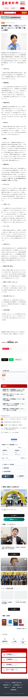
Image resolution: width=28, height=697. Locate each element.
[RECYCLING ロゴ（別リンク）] (25, 573)
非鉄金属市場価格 (7, 471)
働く (11, 348)
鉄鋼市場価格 (6, 467)
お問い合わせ (19, 687)
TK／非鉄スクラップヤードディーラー (9, 509)
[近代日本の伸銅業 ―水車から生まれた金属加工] (21, 622)
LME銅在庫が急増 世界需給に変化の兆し (12, 422)
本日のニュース (5, 348)
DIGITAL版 (6, 8)
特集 (4, 375)
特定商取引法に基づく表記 (16, 682)
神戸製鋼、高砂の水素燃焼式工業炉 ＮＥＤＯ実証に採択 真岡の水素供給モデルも (15, 429)
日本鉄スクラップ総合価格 (9, 464)
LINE (11, 359)
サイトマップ (7, 682)
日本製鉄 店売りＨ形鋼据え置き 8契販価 (13, 425)
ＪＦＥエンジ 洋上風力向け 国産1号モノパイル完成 (15, 419)
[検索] (15, 13)
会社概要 (13, 687)
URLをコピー (18, 359)
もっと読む (13, 515)
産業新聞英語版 (13, 689)
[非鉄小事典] (15, 622)
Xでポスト (5, 359)
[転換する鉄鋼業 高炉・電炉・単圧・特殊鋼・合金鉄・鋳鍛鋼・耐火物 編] (4, 622)
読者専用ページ (14, 8)
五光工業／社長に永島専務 (20, 602)
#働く (4, 379)
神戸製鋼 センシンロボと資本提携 (11, 432)
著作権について (7, 687)
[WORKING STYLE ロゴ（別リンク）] (25, 559)
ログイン (22, 8)
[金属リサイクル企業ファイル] (9, 622)
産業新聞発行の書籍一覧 (21, 628)
